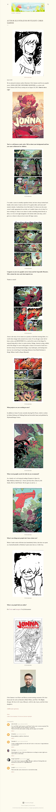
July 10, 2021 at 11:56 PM (21, 750)
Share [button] (8, 714)
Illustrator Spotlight (28, 716)
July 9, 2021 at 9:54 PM (21, 734)
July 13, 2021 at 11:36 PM (25, 758)
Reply (12, 731)
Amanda (13, 734)
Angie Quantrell (15, 758)
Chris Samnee (28, 77)
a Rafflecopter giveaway (13, 708)
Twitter (11, 609)
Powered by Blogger (29, 802)
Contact (18, 13)
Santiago (13, 750)
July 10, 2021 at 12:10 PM (22, 741)
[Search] (48, 4)
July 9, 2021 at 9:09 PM (22, 724)
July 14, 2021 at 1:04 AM (21, 767)
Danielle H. (14, 741)
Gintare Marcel (32, 805)
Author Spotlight (13, 716)
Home (13, 13)
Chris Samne (20, 716)
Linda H (13, 767)
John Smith (14, 724)
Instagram (18, 609)
